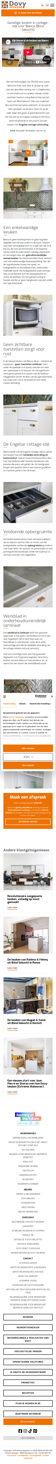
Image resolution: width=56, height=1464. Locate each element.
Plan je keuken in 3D (28, 1403)
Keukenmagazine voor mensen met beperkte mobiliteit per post (28, 1306)
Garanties (28, 1226)
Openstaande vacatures (28, 1361)
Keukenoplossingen (28, 1184)
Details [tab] (22, 704)
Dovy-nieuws (28, 1198)
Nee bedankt (28, 765)
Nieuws (28, 1189)
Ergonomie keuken (28, 1166)
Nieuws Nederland (28, 1211)
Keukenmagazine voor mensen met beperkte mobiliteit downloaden (28, 1299)
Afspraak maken (28, 822)
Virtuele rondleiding (28, 1244)
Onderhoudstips (28, 1175)
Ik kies (26, 757)
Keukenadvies (28, 1133)
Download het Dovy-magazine (28, 1285)
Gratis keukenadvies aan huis (28, 1271)
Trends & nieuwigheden (28, 1194)
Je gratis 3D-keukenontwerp (28, 1372)
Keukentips (28, 1179)
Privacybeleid (35, 1455)
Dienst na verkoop (28, 1276)
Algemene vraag (28, 1280)
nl (42, 5)
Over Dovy (28, 1217)
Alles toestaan (28, 748)
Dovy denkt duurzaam (28, 1248)
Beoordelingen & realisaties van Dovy (28, 1339)
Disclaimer (11, 1455)
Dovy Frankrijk (28, 1438)
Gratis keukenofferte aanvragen (28, 1267)
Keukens (28, 1317)
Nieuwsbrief (28, 1422)
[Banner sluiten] (52, 696)
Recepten (28, 1393)
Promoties (28, 1382)
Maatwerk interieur (28, 1413)
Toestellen (28, 1170)
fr (47, 5)
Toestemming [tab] (9, 704)
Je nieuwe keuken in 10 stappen (28, 1230)
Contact (28, 1258)
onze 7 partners (16, 717)
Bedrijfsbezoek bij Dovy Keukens (28, 1252)
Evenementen (28, 1203)
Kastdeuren (28, 1149)
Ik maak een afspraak (30, 13)
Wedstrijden (28, 1207)
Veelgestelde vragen (28, 1351)
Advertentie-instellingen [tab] (41, 704)
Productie (28, 1235)
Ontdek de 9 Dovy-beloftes (28, 1239)
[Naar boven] (48, 1457)
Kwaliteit (28, 1161)
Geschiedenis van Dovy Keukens (28, 1221)
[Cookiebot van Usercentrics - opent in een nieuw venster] (35, 696)
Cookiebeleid (23, 1455)
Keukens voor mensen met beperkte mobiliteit (28, 1156)
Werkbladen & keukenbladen (28, 1137)
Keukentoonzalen (28, 1327)
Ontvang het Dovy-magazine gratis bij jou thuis (28, 1291)
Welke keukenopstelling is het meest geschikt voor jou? (28, 1144)
